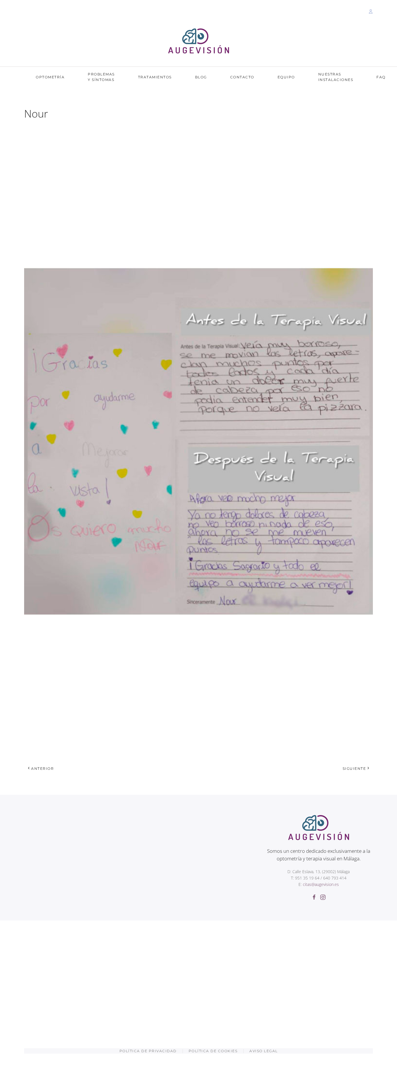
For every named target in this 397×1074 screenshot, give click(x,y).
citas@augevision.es (321, 884)
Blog (201, 77)
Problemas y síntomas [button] (101, 77)
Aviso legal (263, 1051)
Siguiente (354, 768)
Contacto (242, 77)
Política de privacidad (148, 1051)
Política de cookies (213, 1051)
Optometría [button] (50, 77)
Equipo (286, 77)
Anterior (42, 768)
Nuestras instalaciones (335, 77)
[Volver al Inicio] (198, 41)
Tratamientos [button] (155, 77)
